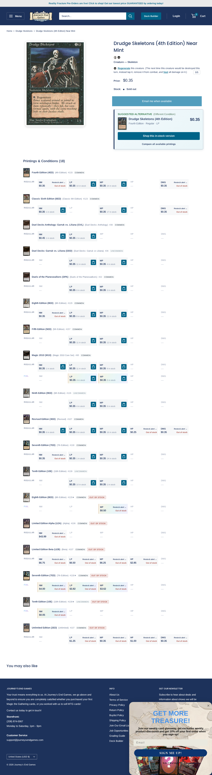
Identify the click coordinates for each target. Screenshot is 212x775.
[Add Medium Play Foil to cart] (124, 378)
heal (165, 72)
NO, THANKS (171, 763)
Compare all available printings (159, 144)
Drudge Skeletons (24, 31)
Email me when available (157, 101)
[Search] (130, 16)
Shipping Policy (117, 720)
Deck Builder (151, 16)
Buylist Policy (116, 715)
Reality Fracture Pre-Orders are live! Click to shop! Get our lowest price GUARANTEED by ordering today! (106, 3)
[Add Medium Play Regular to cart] (124, 184)
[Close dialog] (208, 706)
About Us (114, 694)
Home (9, 31)
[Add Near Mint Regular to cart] (63, 210)
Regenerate (124, 68)
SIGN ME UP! (170, 753)
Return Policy (116, 710)
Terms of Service (118, 699)
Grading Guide (117, 735)
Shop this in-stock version (159, 135)
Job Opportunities (118, 730)
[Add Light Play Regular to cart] (93, 184)
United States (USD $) (19, 756)
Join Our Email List (119, 725)
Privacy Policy (117, 704)
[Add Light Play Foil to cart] (93, 378)
